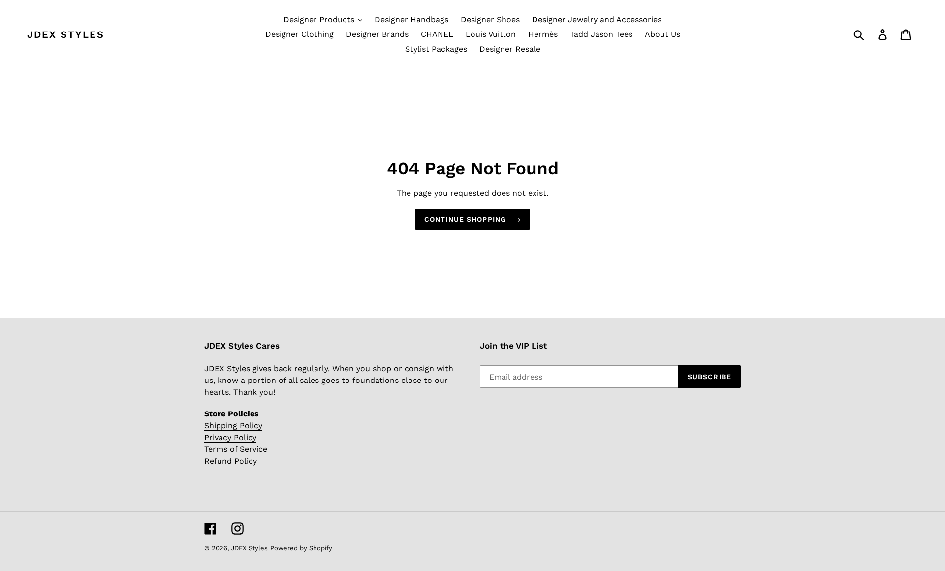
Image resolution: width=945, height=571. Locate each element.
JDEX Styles (65, 34)
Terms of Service (235, 449)
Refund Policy (230, 461)
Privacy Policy (230, 437)
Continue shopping (465, 219)
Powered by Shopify (301, 548)
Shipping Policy (233, 425)
